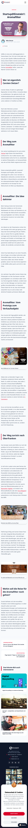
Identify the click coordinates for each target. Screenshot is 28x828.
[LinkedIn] (15, 762)
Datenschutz (9, 808)
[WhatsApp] (18, 762)
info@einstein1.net (15, 758)
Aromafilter (9, 67)
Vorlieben (14, 822)
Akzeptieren (14, 813)
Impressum (15, 808)
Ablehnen (14, 818)
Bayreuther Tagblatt (7, 488)
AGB (20, 808)
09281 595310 (15, 756)
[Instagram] (12, 762)
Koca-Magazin (22, 491)
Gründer (14, 9)
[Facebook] (9, 762)
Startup (3, 153)
